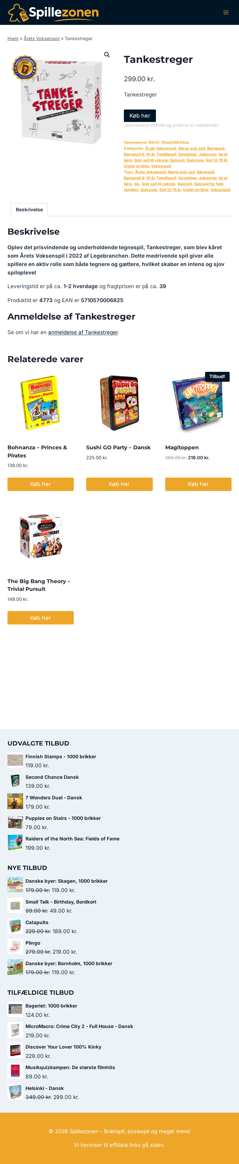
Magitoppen (182, 447)
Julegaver (208, 154)
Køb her (139, 115)
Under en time (136, 166)
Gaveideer (187, 154)
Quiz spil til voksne (151, 160)
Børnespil (215, 148)
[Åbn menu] (226, 12)
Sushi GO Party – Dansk (118, 447)
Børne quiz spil (191, 148)
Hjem (13, 38)
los (136, 183)
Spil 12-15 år (216, 160)
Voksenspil (161, 166)
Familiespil (166, 154)
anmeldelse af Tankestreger (83, 332)
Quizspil (177, 160)
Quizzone (195, 160)
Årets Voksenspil (42, 38)
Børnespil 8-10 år (139, 154)
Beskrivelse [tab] (29, 210)
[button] (107, 54)
